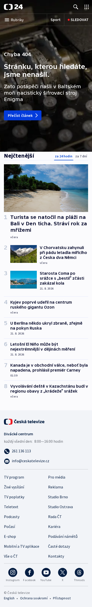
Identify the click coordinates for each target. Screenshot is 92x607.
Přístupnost (62, 598)
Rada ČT (55, 516)
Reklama (55, 486)
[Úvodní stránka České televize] (24, 421)
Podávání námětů (63, 536)
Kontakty (56, 556)
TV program (14, 477)
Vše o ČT (11, 556)
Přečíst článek (20, 115)
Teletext (11, 506)
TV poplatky (14, 496)
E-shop (10, 536)
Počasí (9, 526)
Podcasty (11, 516)
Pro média (56, 477)
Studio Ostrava (60, 506)
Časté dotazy (59, 546)
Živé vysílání (14, 486)
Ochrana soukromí (34, 598)
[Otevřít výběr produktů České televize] (86, 7)
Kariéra (54, 526)
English (9, 598)
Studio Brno (58, 496)
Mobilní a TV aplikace (21, 546)
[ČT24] (13, 7)
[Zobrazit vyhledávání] (75, 7)
